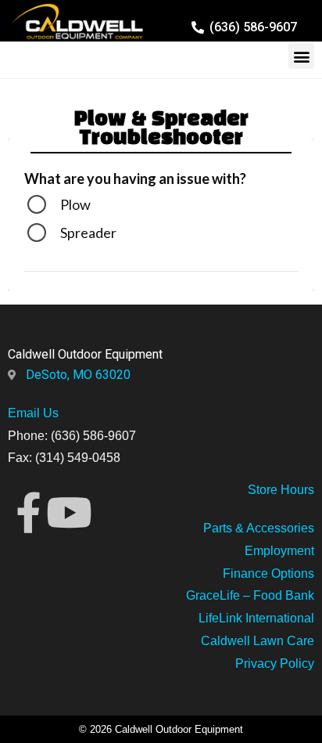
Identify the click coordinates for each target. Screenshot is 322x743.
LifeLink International (256, 618)
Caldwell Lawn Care (257, 640)
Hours (295, 489)
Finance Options (268, 573)
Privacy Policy (274, 663)
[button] (301, 56)
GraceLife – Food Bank (250, 595)
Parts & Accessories (258, 528)
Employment (279, 550)
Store (262, 489)
